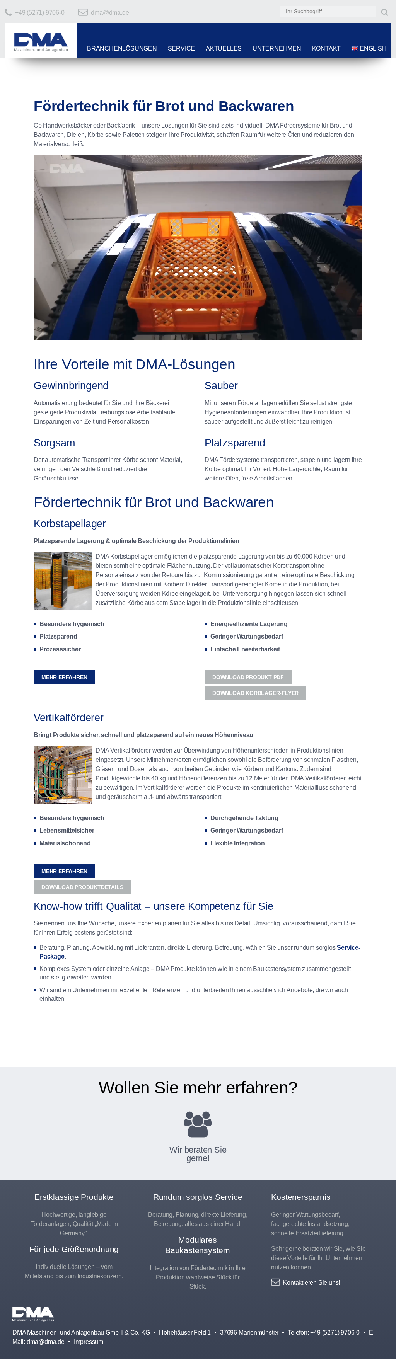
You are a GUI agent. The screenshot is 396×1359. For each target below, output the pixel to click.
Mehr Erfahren (64, 871)
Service (181, 48)
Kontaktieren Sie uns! (311, 1282)
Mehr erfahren (64, 677)
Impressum (88, 1342)
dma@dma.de (110, 12)
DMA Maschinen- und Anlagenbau (33, 1317)
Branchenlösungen (122, 48)
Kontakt (326, 48)
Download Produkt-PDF (248, 677)
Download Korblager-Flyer (255, 693)
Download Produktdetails (82, 887)
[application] (198, 247)
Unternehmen (277, 48)
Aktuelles (224, 48)
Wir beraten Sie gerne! (197, 1153)
